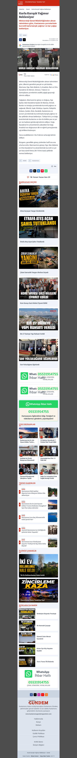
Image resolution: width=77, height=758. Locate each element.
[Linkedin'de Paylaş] (38, 170)
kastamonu (35, 160)
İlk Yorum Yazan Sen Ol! (40, 177)
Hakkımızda (38, 719)
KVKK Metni (38, 742)
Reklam (38, 725)
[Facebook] (31, 694)
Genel (28, 9)
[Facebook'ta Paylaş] (20, 39)
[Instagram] (38, 694)
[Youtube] (42, 694)
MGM (24, 35)
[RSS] (46, 694)
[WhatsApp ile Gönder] (46, 170)
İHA (29, 75)
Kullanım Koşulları (38, 730)
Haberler (21, 9)
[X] (35, 694)
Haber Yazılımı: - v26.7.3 (38, 756)
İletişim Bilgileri (38, 745)
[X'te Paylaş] (24, 39)
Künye (38, 722)
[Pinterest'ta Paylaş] (42, 170)
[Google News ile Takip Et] (54, 74)
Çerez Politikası (38, 737)
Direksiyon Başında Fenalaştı (51, 2)
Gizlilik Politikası (38, 733)
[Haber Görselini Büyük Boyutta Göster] (38, 60)
